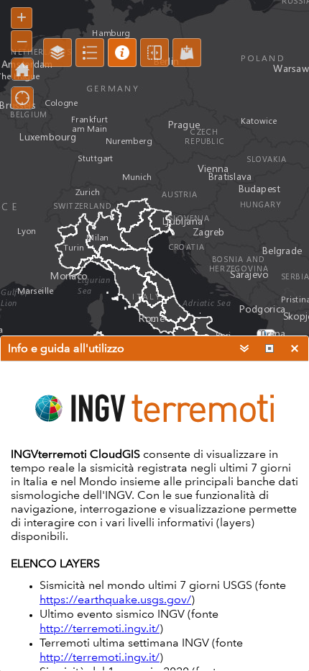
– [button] (22, 40)
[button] (57, 52)
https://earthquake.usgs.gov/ (115, 599)
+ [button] (22, 17)
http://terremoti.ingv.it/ (100, 628)
